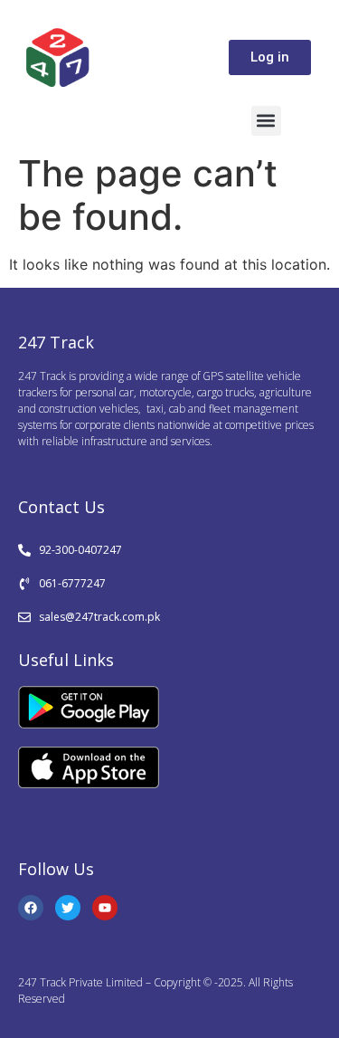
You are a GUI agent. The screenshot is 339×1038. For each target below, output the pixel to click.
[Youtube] (105, 907)
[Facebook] (30, 907)
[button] (266, 121)
